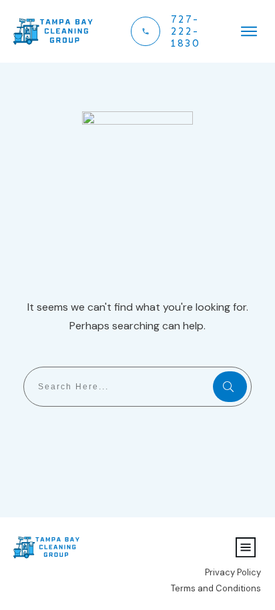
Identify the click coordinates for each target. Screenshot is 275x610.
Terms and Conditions (216, 588)
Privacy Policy (233, 572)
